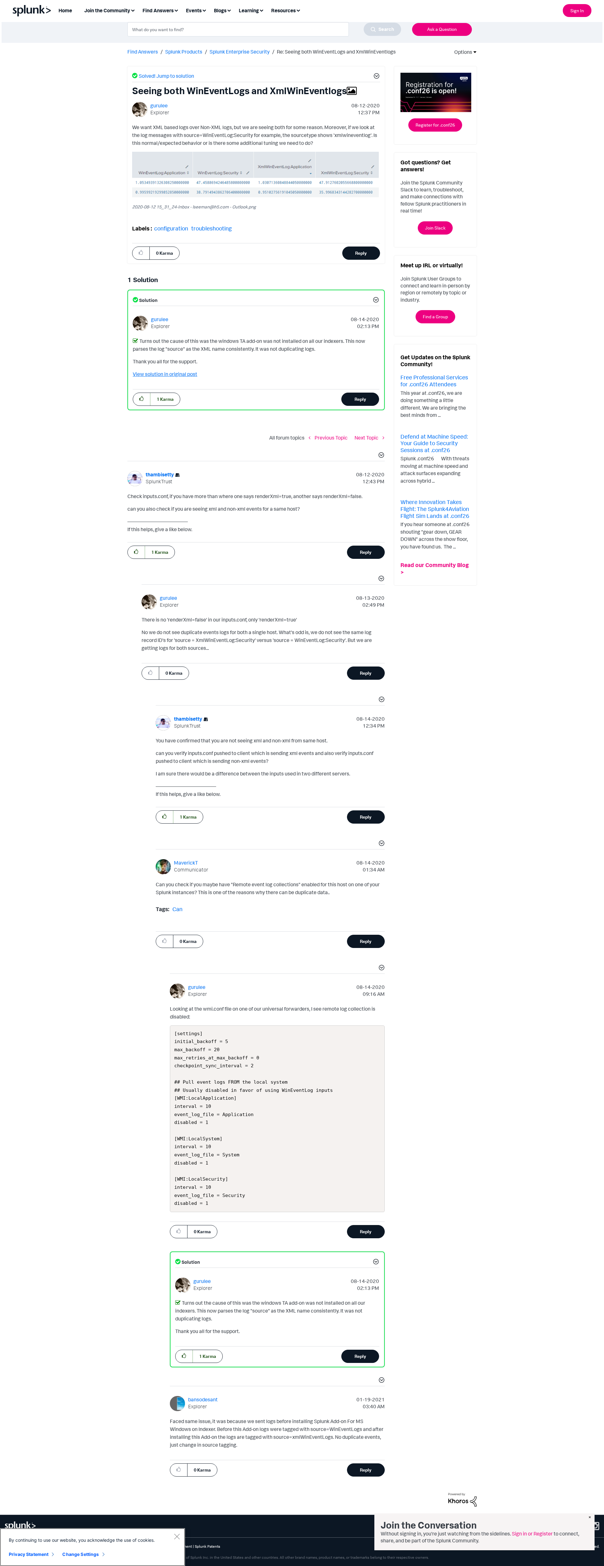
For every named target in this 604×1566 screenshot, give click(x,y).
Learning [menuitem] (249, 10)
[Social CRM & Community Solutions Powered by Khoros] (462, 1499)
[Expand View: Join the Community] (133, 10)
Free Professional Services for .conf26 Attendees (434, 381)
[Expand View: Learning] (261, 10)
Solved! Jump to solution (166, 76)
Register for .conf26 (435, 125)
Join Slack (435, 227)
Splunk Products (183, 51)
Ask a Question (442, 29)
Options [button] (461, 52)
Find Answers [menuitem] (158, 10)
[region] (92, 1547)
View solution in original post (165, 374)
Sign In (577, 10)
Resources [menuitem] (283, 10)
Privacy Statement (28, 1554)
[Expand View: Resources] (298, 10)
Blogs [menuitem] (220, 10)
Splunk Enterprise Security (240, 51)
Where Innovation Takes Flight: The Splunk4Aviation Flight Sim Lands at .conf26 (434, 508)
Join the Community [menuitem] (107, 10)
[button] (376, 77)
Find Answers (142, 51)
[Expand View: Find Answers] (176, 10)
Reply (361, 253)
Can (177, 908)
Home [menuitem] (65, 10)
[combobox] (264, 29)
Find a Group (435, 316)
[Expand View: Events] (204, 10)
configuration (171, 228)
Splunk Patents (207, 1546)
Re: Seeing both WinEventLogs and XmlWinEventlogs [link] (336, 51)
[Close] (177, 1536)
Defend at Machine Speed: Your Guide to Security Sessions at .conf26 (434, 443)
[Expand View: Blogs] (229, 10)
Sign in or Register (532, 1533)
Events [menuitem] (194, 10)
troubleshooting (211, 228)
